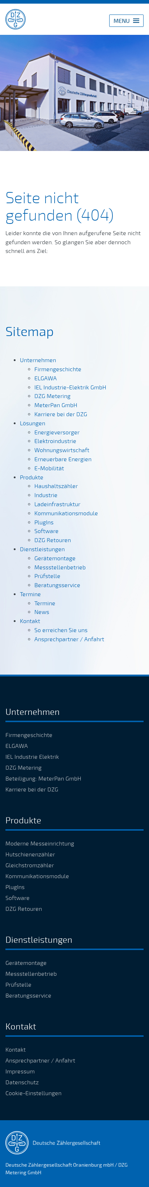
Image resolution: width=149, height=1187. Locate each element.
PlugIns (15, 887)
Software (17, 898)
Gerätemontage (26, 963)
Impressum (20, 1071)
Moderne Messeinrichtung (39, 843)
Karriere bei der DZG (31, 789)
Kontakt (15, 1049)
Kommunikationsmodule (37, 876)
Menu (122, 21)
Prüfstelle (18, 985)
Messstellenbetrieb (31, 974)
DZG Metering (23, 767)
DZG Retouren (23, 909)
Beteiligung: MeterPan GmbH (43, 778)
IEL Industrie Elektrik (32, 757)
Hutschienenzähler (30, 854)
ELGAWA (16, 746)
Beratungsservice (28, 995)
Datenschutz (22, 1082)
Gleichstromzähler (29, 865)
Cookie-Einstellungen (33, 1093)
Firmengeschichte (28, 735)
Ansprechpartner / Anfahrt (40, 1060)
